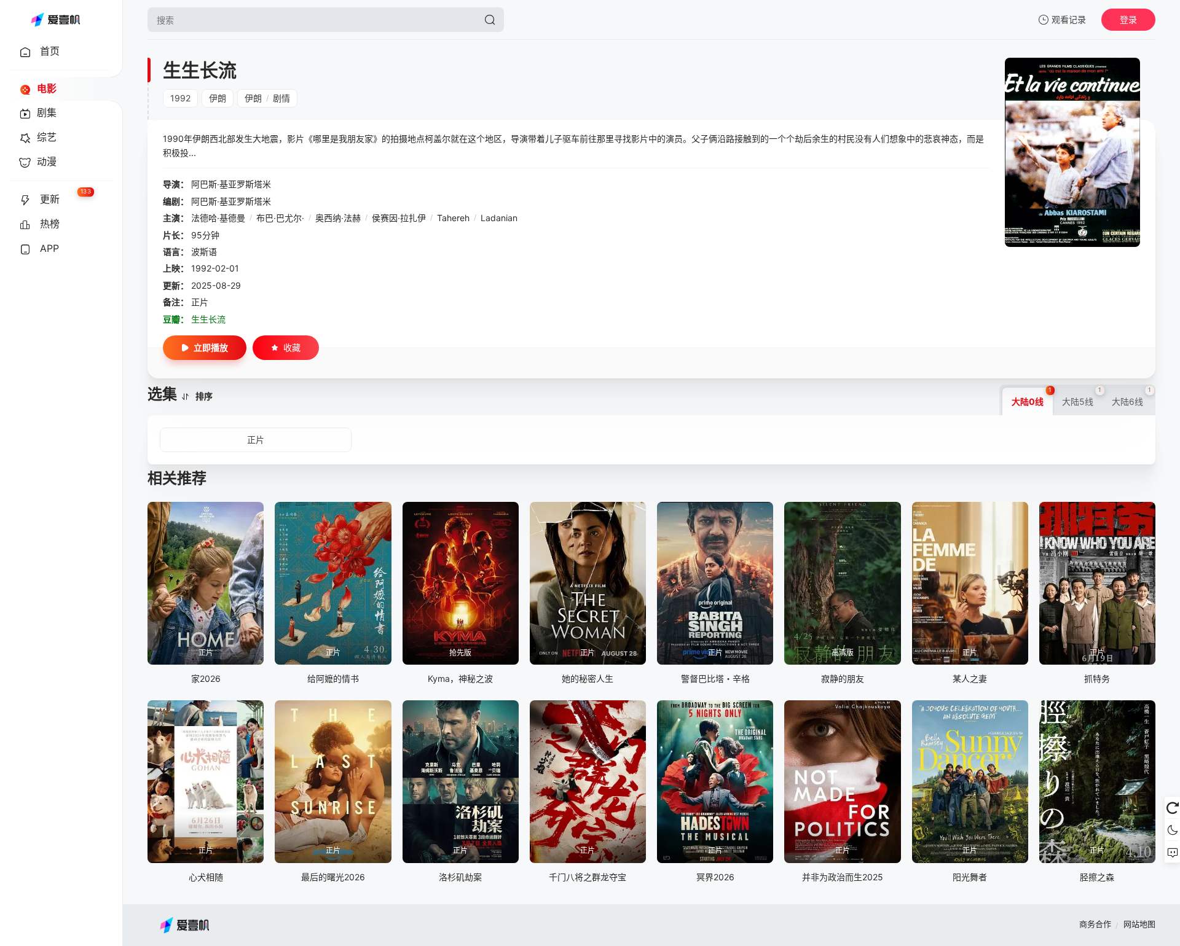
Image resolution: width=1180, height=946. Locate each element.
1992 (180, 98)
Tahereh (453, 218)
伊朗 (217, 98)
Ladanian (499, 218)
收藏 (292, 347)
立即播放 (211, 347)
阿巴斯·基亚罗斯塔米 (231, 184)
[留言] (1172, 852)
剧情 (281, 98)
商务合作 (1095, 924)
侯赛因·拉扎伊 (399, 218)
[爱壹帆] (55, 19)
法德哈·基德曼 (218, 218)
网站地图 (1139, 924)
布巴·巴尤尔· (280, 218)
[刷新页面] (1172, 808)
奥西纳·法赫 (338, 218)
